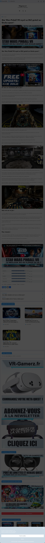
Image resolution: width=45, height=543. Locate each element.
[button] (43, 528)
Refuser (22, 539)
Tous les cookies (22, 536)
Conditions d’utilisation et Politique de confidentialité (26, 541)
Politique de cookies (14, 541)
